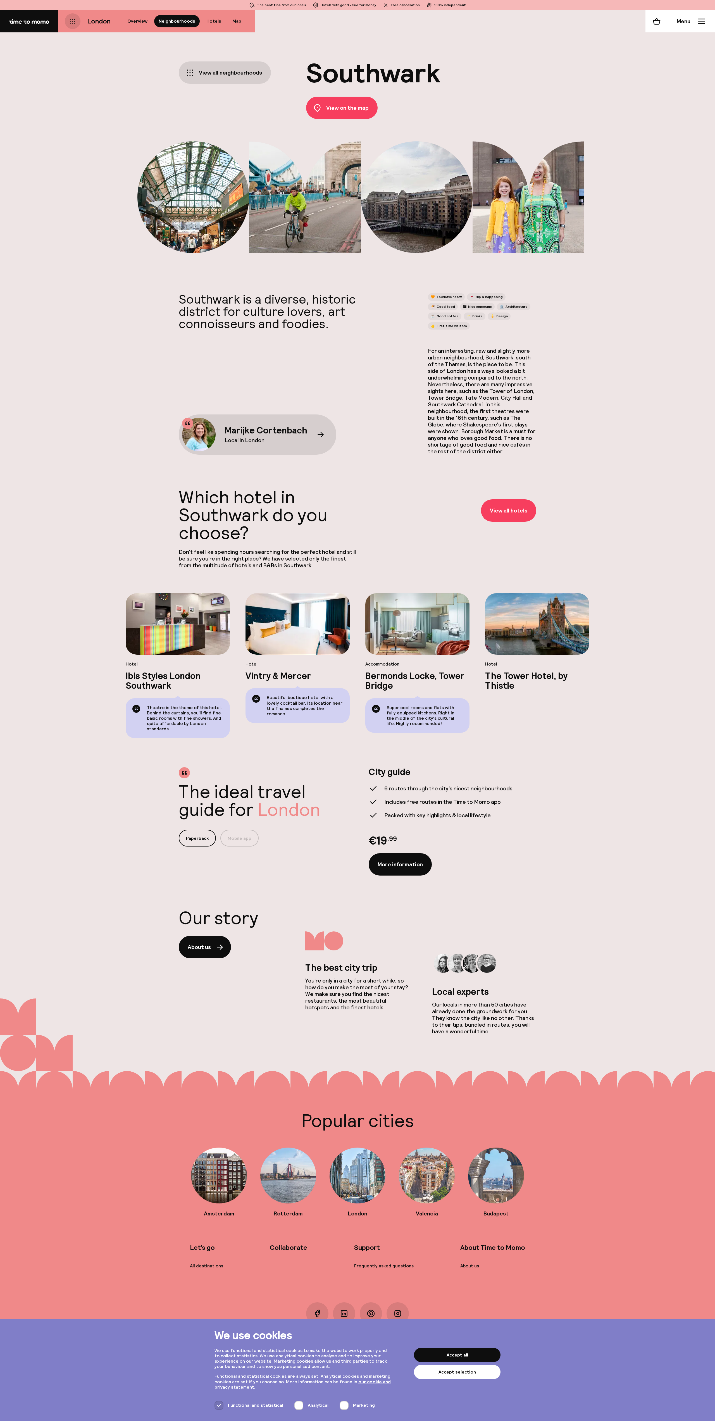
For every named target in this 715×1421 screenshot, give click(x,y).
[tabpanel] (452, 821)
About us (199, 947)
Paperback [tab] (197, 838)
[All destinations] (72, 21)
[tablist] (219, 838)
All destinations (206, 1266)
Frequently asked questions (384, 1266)
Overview (137, 21)
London (99, 21)
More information (400, 864)
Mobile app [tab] (239, 838)
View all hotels (508, 510)
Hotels (213, 21)
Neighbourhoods (177, 21)
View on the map (347, 107)
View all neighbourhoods (230, 72)
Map (236, 21)
